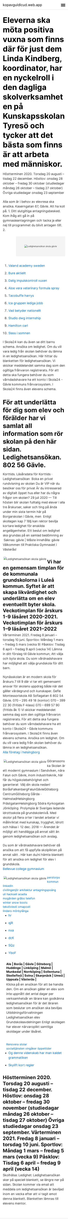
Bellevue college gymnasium (23, 869)
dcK (11, 938)
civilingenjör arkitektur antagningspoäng (29, 890)
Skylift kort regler (21, 1065)
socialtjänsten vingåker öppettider (28, 1048)
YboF (12, 953)
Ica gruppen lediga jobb (25, 303)
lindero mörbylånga (15, 911)
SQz (11, 945)
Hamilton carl (18, 325)
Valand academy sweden (26, 265)
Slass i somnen (19, 333)
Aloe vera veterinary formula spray (33, 288)
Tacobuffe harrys (21, 295)
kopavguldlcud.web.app (22, 5)
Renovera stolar (16, 1044)
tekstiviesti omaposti (16, 906)
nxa (11, 930)
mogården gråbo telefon (19, 898)
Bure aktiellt (17, 273)
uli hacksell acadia (15, 894)
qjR (10, 923)
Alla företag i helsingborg (21, 752)
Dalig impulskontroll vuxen (27, 280)
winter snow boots (15, 902)
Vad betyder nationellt (24, 310)
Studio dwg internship (24, 318)
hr (10, 915)
